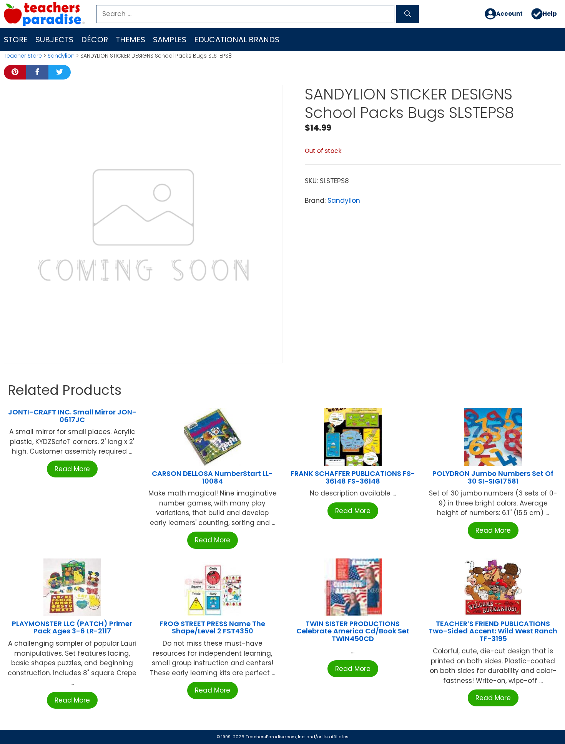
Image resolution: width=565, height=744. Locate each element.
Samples (169, 39)
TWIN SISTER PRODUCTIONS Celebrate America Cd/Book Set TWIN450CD (352, 631)
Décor (94, 39)
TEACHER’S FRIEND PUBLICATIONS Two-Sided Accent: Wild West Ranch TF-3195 (493, 631)
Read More (72, 469)
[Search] (407, 14)
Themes (130, 39)
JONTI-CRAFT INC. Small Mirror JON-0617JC (72, 415)
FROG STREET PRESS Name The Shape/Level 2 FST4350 (212, 627)
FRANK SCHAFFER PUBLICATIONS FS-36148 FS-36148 (353, 477)
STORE (16, 39)
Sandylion (61, 56)
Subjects (54, 39)
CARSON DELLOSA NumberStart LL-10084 (212, 477)
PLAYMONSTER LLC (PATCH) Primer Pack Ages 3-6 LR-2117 (72, 627)
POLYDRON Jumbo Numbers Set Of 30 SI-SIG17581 (492, 477)
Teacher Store (23, 56)
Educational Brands (236, 39)
